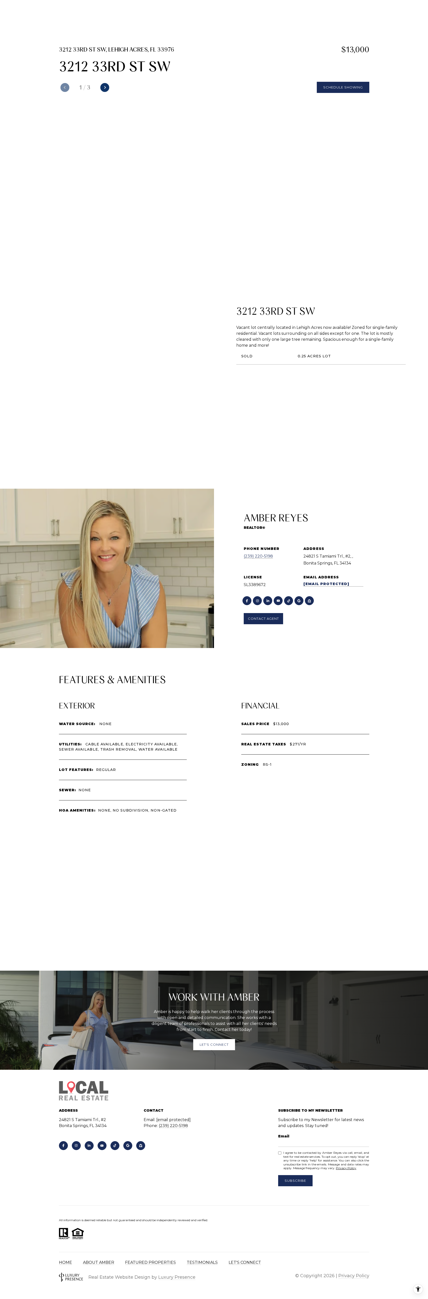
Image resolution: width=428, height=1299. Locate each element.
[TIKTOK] (288, 600)
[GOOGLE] (298, 600)
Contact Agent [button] (263, 619)
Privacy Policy (346, 1168)
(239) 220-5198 (258, 556)
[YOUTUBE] (278, 600)
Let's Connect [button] (214, 1044)
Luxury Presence (176, 1277)
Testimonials (202, 1262)
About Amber (98, 1262)
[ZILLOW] (309, 600)
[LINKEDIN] (267, 600)
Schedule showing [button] (343, 87)
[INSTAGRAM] (257, 600)
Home (65, 1262)
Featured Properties (150, 1262)
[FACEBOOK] (246, 600)
